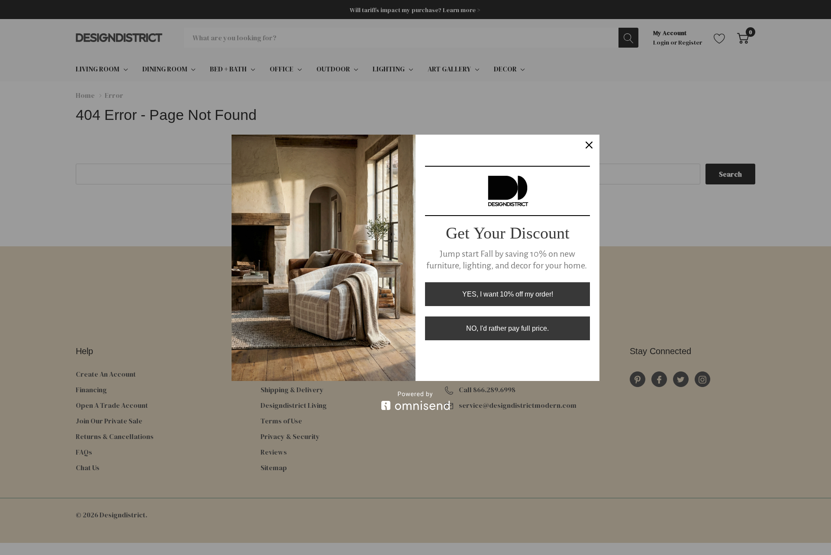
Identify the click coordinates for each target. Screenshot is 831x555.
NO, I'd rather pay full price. (507, 328)
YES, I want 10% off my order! (507, 294)
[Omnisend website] (415, 400)
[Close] (589, 145)
